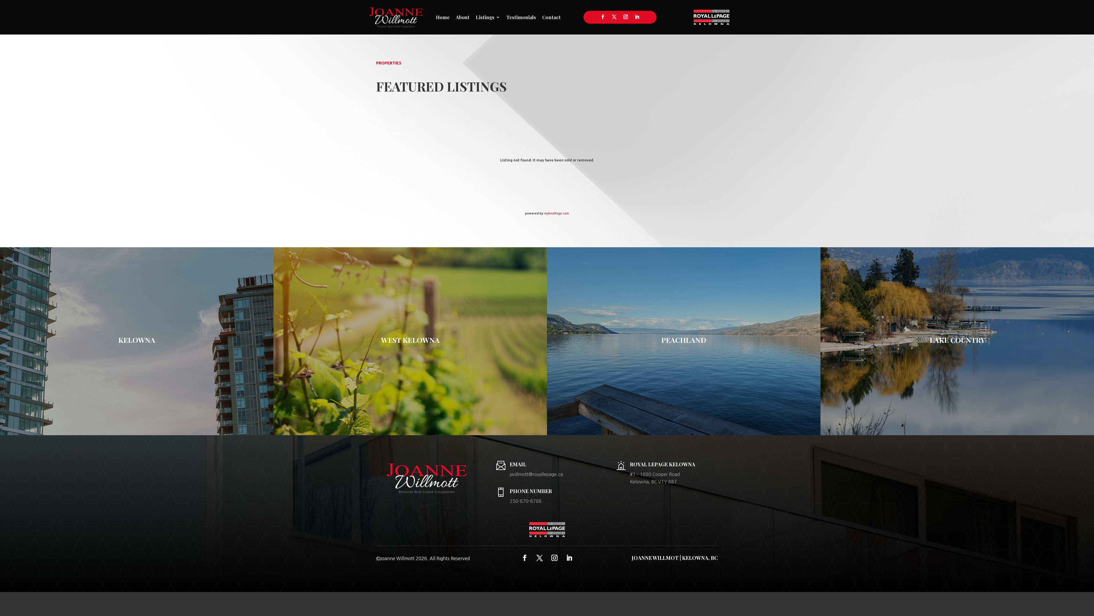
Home (443, 17)
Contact (551, 17)
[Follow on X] (614, 16)
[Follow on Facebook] (602, 16)
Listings (485, 17)
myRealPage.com (556, 213)
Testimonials (521, 17)
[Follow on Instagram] (625, 16)
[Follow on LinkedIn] (637, 16)
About (463, 17)
